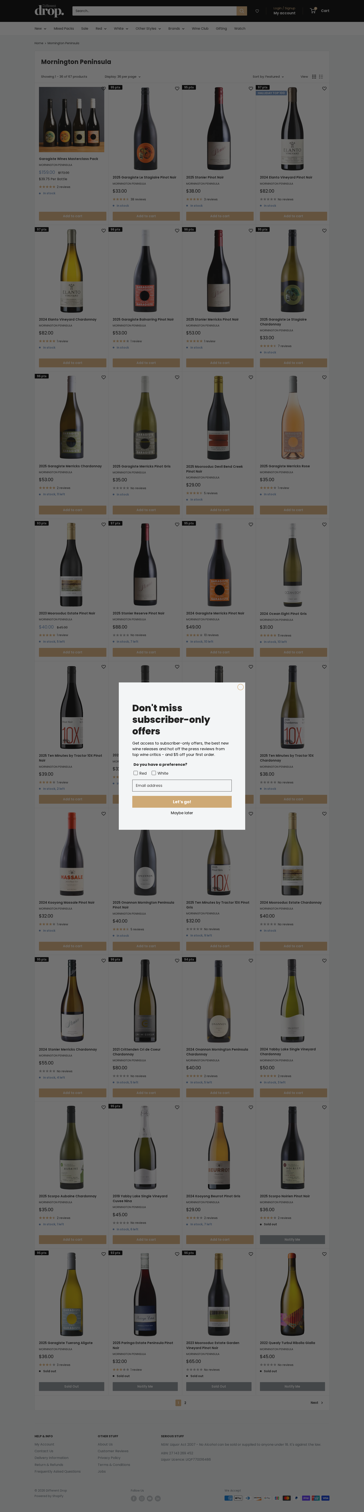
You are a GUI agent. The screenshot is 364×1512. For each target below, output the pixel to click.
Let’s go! (182, 802)
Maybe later (182, 812)
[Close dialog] (241, 687)
